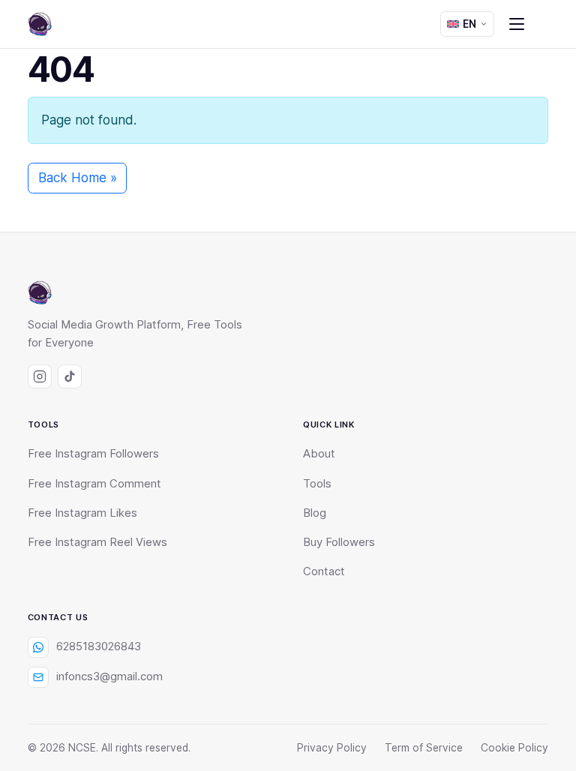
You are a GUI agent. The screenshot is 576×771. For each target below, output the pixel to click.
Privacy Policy (332, 748)
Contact (324, 571)
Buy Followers (339, 542)
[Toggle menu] (516, 24)
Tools (317, 483)
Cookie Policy (514, 748)
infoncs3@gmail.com (109, 676)
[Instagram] (40, 376)
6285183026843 (98, 646)
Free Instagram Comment (94, 483)
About (319, 453)
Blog (314, 513)
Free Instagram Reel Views (97, 542)
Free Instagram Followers (93, 453)
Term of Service (424, 748)
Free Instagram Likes (82, 513)
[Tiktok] (70, 376)
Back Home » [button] (77, 177)
